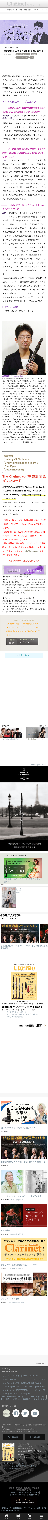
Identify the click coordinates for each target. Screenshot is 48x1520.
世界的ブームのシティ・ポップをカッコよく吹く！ (23, 880)
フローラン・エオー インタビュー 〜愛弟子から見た (22, 1196)
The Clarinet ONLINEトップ (13, 1397)
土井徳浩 (19, 54)
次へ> (27, 655)
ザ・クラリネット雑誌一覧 (16, 1012)
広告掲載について (19, 1508)
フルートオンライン (16, 1492)
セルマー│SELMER (38, 1379)
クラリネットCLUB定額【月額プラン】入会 (22, 1014)
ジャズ (31, 57)
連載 (7, 1399)
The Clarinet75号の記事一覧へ (37, 765)
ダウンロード (26, 54)
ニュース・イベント (37, 1397)
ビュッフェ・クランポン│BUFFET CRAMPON (20, 1376)
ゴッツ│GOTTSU (27, 1394)
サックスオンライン (32, 1492)
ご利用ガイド (6, 1508)
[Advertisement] (24, 697)
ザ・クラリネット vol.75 (18, 890)
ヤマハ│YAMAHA (9, 1379)
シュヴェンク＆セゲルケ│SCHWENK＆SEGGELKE (22, 1383)
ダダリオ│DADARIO (10, 1394)
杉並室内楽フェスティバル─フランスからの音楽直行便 (23, 1162)
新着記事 (10, 10)
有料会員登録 (35, 1437)
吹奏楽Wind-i (33, 1495)
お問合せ (18, 1510)
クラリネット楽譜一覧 (14, 1017)
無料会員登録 (13, 1437)
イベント (19, 10)
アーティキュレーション (22, 57)
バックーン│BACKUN (11, 1386)
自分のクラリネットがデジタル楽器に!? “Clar (19, 1128)
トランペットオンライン (18, 1495)
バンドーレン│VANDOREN (35, 1386)
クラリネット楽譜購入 (21, 1399)
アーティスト (38, 10)
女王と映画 (5, 1230)
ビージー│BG (40, 1390)
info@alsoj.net (31, 551)
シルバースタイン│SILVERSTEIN (15, 1390)
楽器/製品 (27, 10)
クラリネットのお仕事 (10, 1299)
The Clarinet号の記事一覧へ (16, 1200)
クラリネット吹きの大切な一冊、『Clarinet (18, 1265)
